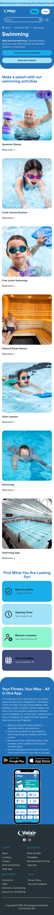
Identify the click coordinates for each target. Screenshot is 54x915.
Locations (6, 857)
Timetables (32, 857)
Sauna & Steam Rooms (14, 348)
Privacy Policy (34, 880)
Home (8, 27)
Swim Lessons (10, 416)
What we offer (34, 853)
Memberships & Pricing (38, 861)
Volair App (7, 868)
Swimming (8, 484)
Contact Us (7, 880)
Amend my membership (14, 887)
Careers (6, 861)
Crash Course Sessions (14, 212)
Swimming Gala (11, 552)
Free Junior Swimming (14, 280)
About (5, 853)
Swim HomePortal (11, 865)
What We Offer (22, 27)
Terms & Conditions (37, 884)
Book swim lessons (27, 60)
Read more (8, 149)
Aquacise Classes (11, 144)
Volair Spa (31, 865)
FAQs (4, 884)
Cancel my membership (13, 891)
